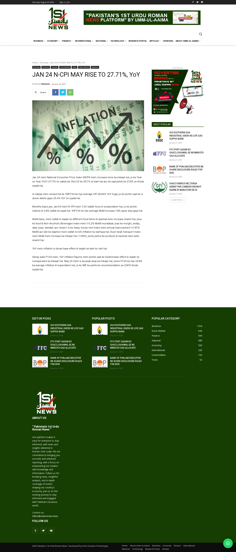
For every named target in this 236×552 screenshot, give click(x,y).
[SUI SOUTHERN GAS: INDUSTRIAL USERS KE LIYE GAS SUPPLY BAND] (159, 136)
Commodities (65, 67)
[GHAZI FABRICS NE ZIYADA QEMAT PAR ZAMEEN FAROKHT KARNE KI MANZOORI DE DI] (159, 187)
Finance (54, 67)
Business (36, 67)
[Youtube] (202, 2)
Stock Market (84, 67)
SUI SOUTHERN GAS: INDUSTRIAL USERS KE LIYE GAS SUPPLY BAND (185, 135)
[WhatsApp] (70, 92)
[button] (200, 34)
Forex (74, 67)
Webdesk (45, 84)
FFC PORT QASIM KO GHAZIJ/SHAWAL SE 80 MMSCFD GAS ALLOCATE (186, 152)
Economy (44, 62)
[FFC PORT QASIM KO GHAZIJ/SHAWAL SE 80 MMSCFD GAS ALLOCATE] (159, 153)
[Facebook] (193, 2)
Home (35, 62)
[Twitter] (197, 2)
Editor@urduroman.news (45, 516)
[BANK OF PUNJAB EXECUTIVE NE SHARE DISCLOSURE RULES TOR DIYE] (159, 170)
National (95, 67)
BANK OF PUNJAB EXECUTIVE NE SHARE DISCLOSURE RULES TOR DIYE (186, 169)
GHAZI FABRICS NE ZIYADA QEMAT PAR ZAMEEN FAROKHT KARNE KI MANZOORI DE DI (185, 186)
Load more (177, 199)
